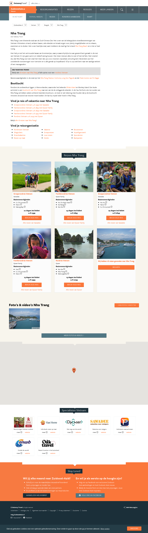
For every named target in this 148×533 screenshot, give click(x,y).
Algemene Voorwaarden (39, 510)
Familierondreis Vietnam (65, 193)
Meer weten (105, 529)
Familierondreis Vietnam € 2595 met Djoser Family (33, 113)
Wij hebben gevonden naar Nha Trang (116, 261)
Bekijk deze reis (31, 217)
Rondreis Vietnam (62, 260)
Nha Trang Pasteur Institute (51, 78)
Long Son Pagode (68, 78)
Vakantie (47, 129)
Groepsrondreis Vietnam (23, 193)
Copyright (53, 510)
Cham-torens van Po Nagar (89, 78)
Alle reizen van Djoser (74, 290)
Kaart (89, 16)
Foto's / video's (35, 16)
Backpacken (78, 138)
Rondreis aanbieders (71, 16)
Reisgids (46, 25)
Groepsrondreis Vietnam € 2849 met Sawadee (31, 110)
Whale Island (71, 87)
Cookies (84, 510)
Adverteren (14, 510)
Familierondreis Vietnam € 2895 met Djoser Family (33, 107)
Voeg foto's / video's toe (127, 305)
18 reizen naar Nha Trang (29, 72)
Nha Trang (60, 25)
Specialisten (78, 135)
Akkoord (134, 528)
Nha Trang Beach (81, 46)
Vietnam (33, 25)
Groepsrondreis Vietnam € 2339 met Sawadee (31, 105)
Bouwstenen (78, 129)
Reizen (52, 16)
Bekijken (116, 267)
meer (18, 432)
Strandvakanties (19, 135)
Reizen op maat (19, 138)
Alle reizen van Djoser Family (74, 223)
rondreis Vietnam (61, 72)
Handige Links (24, 510)
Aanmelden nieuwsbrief (36, 495)
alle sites (34, 3)
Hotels (46, 138)
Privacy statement (64, 510)
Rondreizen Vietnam (21, 129)
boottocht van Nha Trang (32, 90)
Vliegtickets (18, 132)
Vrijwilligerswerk (80, 132)
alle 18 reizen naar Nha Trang (25, 120)
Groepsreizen (49, 132)
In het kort (17, 16)
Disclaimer (76, 510)
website (27, 432)
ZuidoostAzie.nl (18, 25)
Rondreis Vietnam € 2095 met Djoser (28, 116)
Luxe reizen (48, 135)
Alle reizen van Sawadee (31, 223)
